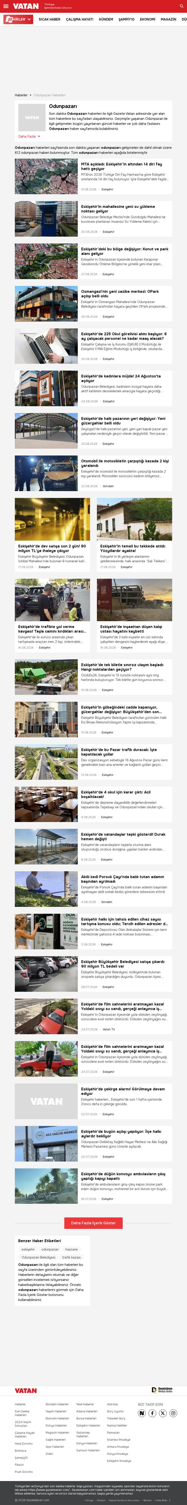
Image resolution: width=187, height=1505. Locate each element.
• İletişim (100, 1500)
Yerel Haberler (85, 1404)
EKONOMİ (147, 19)
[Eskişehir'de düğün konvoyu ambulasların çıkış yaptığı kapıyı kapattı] (46, 1186)
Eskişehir (107, 189)
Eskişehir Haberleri (88, 1425)
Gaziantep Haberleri (83, 1434)
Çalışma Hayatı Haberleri (25, 1434)
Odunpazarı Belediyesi (38, 1257)
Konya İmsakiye (117, 1454)
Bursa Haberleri (86, 1418)
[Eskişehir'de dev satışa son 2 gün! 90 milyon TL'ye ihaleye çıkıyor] (52, 519)
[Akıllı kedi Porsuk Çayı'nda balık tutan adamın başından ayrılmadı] (46, 889)
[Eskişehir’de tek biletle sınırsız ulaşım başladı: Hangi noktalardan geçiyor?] (46, 677)
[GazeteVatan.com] (26, 1390)
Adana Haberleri (86, 1411)
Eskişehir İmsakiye (119, 1461)
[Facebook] (152, 1413)
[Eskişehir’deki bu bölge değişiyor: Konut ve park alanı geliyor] (46, 261)
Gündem (108, 486)
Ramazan (113, 1432)
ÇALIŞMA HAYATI (79, 19)
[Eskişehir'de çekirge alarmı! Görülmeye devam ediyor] (46, 1101)
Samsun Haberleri (88, 1450)
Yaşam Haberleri (56, 1411)
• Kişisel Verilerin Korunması (124, 1500)
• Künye (88, 1500)
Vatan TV (109, 1029)
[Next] (142, 1413)
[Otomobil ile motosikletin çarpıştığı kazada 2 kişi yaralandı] (46, 473)
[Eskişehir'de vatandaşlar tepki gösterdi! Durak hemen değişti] (46, 846)
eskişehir (28, 1249)
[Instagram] (173, 1413)
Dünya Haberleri (56, 1425)
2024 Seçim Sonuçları (23, 1424)
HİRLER (16, 19)
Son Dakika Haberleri (22, 1413)
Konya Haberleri (86, 1443)
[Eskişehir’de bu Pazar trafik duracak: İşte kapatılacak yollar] (46, 762)
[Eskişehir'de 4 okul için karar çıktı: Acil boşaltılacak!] (46, 804)
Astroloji (112, 1404)
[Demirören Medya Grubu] (162, 1390)
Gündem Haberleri (57, 1404)
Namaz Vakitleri (117, 1425)
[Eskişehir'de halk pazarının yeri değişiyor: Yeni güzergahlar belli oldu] (46, 431)
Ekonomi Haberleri (57, 1418)
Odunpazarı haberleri (49, 95)
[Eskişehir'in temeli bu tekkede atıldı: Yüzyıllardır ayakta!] (134, 519)
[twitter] (163, 1413)
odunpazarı (50, 1249)
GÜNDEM (106, 19)
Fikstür (19, 1465)
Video (49, 1454)
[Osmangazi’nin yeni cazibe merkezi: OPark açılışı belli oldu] (46, 304)
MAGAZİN (168, 19)
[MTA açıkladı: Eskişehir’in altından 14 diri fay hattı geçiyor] (46, 176)
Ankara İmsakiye (118, 1447)
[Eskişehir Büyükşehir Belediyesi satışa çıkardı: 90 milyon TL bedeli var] (46, 974)
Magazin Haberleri (57, 1432)
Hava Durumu (24, 1443)
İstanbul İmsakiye (118, 1440)
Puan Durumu (24, 1472)
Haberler (21, 95)
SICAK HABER (49, 19)
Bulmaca (20, 1451)
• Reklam (147, 1500)
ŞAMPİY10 (127, 19)
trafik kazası (71, 1257)
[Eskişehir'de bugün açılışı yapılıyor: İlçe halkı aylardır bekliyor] (46, 1144)
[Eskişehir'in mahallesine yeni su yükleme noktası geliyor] (46, 219)
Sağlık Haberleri (56, 1440)
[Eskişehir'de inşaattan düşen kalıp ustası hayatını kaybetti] (134, 600)
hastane (71, 1249)
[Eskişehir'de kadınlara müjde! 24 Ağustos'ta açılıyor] (46, 388)
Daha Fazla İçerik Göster (93, 1223)
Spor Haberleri (55, 1447)
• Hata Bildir (160, 1500)
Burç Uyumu (115, 1411)
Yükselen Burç (116, 1418)
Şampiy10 (21, 1458)
